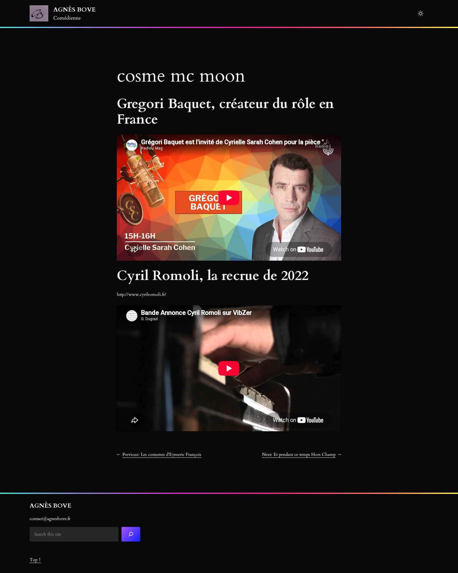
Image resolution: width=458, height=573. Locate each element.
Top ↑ (35, 560)
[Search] (131, 534)
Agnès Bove (74, 9)
